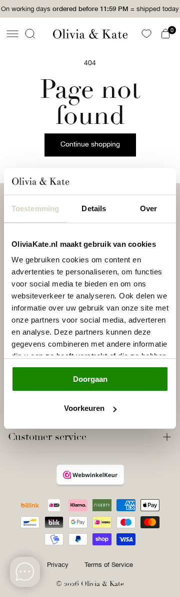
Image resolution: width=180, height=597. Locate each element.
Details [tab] (94, 208)
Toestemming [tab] (35, 208)
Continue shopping (90, 144)
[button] (12, 34)
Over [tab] (148, 208)
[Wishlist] (146, 34)
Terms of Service (108, 564)
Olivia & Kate (102, 583)
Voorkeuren (84, 408)
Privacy (57, 564)
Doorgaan (90, 379)
